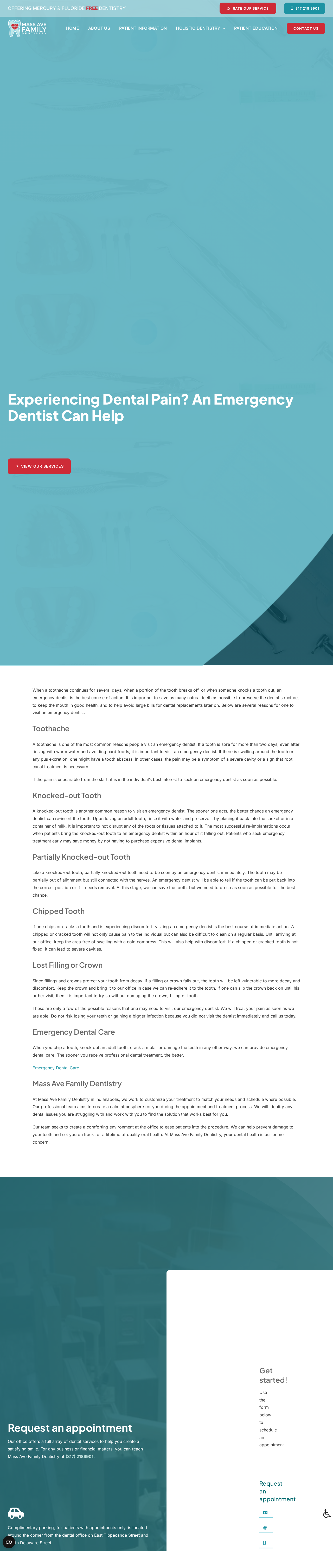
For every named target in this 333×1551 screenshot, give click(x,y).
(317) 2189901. (80, 1456)
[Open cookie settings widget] (9, 1542)
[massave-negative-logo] (27, 21)
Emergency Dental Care (56, 1067)
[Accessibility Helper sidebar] (327, 1513)
